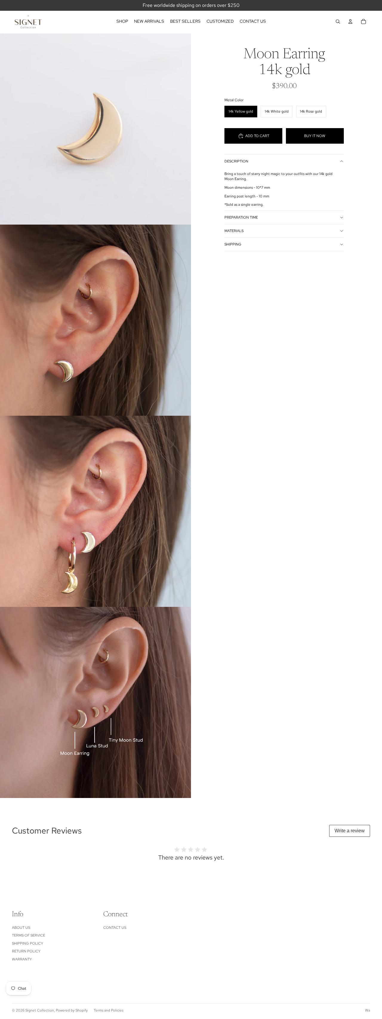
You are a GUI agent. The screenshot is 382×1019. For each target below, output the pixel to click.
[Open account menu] (350, 21)
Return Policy (26, 951)
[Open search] (337, 21)
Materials (234, 230)
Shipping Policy (27, 943)
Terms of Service (28, 935)
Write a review (350, 830)
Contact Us (114, 927)
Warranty (22, 959)
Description (236, 161)
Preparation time (241, 217)
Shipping (232, 244)
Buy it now (314, 135)
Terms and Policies (108, 1010)
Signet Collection (39, 1010)
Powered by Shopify (72, 1010)
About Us (21, 927)
